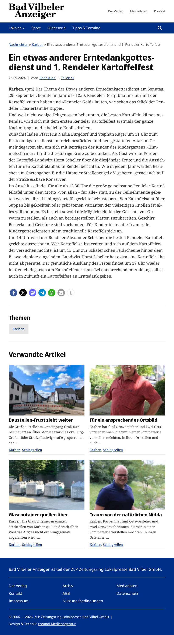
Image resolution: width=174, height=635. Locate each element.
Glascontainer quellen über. (38, 514)
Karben (38, 44)
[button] (13, 292)
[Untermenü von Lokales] (23, 28)
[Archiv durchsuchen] (159, 27)
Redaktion (47, 77)
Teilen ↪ (67, 77)
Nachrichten (18, 44)
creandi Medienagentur (57, 623)
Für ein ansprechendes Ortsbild (123, 419)
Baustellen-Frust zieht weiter (41, 419)
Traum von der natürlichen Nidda (126, 514)
